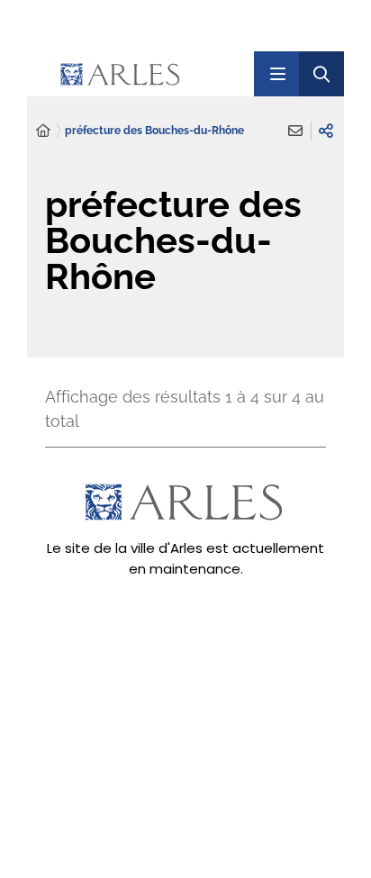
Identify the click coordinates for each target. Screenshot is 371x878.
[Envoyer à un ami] (295, 130)
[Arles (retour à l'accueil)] (150, 74)
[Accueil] (43, 131)
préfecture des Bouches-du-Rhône (154, 130)
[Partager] (325, 130)
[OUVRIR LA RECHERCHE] (321, 73)
